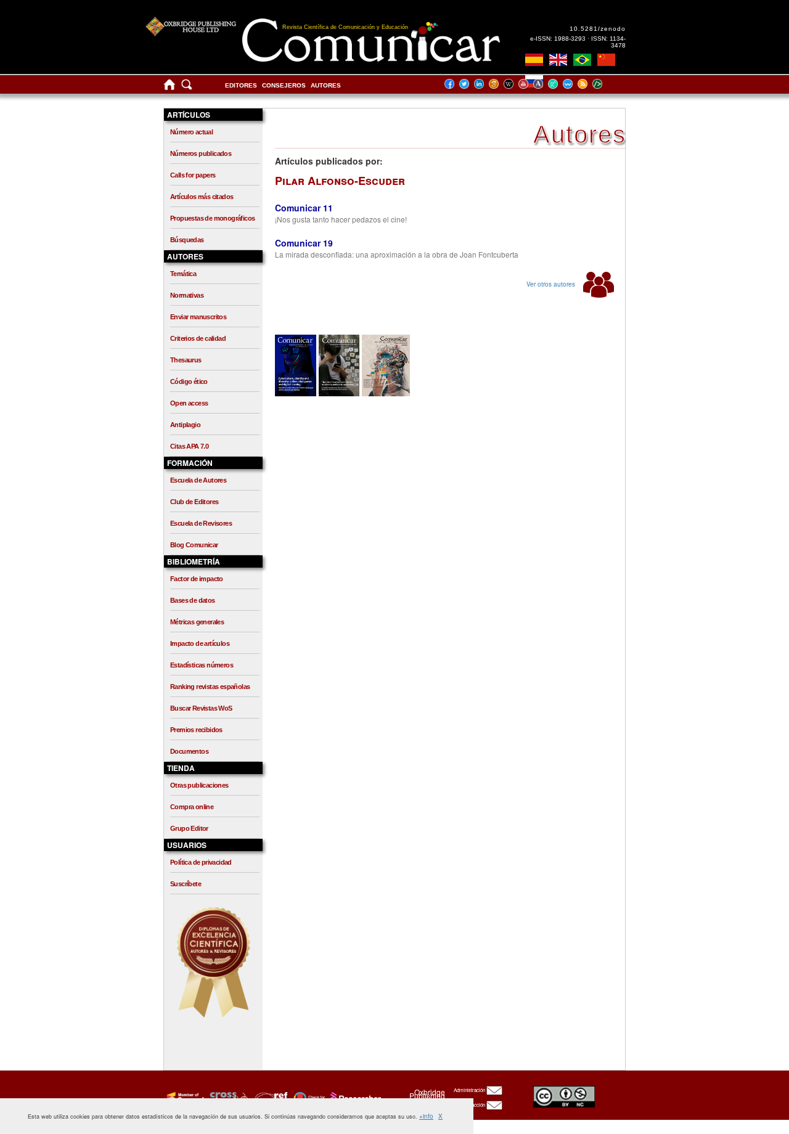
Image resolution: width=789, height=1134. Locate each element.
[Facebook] (453, 83)
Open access (189, 403)
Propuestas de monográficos (212, 218)
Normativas (186, 295)
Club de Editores (194, 501)
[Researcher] (354, 1097)
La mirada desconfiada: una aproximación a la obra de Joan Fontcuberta (396, 254)
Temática (183, 273)
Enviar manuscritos (198, 316)
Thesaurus (186, 360)
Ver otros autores (551, 284)
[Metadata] (607, 83)
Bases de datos (192, 600)
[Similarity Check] (227, 1097)
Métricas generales (197, 622)
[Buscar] (187, 87)
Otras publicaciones (199, 785)
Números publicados (200, 153)
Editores (241, 85)
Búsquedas (187, 239)
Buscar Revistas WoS (201, 708)
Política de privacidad (201, 862)
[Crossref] (184, 1097)
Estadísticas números (201, 665)
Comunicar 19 (304, 243)
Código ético (189, 381)
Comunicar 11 (304, 208)
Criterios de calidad (198, 338)
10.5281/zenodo (598, 28)
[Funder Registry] (269, 1097)
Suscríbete (185, 883)
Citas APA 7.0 (189, 446)
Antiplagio (185, 424)
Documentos (189, 751)
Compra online (191, 806)
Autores (326, 85)
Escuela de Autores (198, 480)
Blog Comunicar (194, 545)
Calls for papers (192, 175)
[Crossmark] (308, 1097)
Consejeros (284, 85)
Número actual (191, 132)
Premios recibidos (196, 729)
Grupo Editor (189, 828)
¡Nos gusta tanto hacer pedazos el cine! (341, 219)
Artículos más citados (201, 196)
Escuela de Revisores (201, 523)
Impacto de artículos (199, 643)
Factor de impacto (196, 578)
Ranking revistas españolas (210, 686)
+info (426, 1116)
